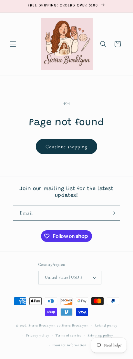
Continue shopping (66, 147)
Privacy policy (37, 335)
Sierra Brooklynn (74, 325)
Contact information (69, 345)
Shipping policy (100, 335)
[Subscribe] (113, 213)
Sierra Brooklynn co (44, 325)
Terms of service (68, 335)
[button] (13, 44)
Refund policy (106, 325)
